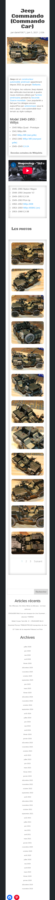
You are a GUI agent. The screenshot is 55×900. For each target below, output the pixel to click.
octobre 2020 (27, 851)
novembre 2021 (27, 805)
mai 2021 (27, 830)
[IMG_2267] (27, 475)
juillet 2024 (27, 717)
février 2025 (27, 692)
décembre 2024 (27, 697)
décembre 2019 (27, 884)
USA (42, 32)
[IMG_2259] (27, 291)
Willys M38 (28, 204)
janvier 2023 (27, 776)
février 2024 (27, 734)
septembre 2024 (27, 709)
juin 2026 (27, 651)
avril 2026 (27, 659)
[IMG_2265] (27, 449)
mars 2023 (27, 767)
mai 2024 (27, 726)
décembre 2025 (27, 667)
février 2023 (27, 772)
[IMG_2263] (27, 396)
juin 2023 (27, 763)
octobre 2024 (27, 705)
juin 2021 (27, 826)
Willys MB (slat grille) (27, 135)
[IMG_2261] (27, 343)
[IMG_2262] (27, 370)
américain (25, 82)
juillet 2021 (27, 822)
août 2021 (27, 818)
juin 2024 (27, 722)
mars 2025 (27, 688)
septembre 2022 (27, 793)
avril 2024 (27, 730)
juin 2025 (27, 684)
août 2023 (27, 755)
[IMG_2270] (27, 554)
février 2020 (27, 876)
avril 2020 (27, 868)
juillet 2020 (27, 859)
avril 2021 (27, 834)
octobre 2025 (27, 676)
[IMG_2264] (27, 422)
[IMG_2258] (27, 265)
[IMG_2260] (27, 317)
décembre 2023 (27, 742)
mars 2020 (27, 872)
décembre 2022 (27, 780)
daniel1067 (19, 32)
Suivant (38, 561)
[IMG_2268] (27, 501)
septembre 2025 (27, 680)
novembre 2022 (27, 784)
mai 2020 (27, 864)
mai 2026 (27, 655)
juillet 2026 (27, 647)
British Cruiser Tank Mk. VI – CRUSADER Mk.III (27, 621)
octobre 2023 (27, 751)
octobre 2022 (27, 788)
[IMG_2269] (27, 528)
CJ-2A (26, 146)
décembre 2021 (27, 801)
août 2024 (27, 713)
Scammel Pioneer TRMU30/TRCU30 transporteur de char (27, 625)
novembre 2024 (27, 701)
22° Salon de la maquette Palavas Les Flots (28, 629)
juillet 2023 (27, 759)
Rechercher (41, 592)
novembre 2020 (27, 847)
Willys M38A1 (29, 208)
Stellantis (36, 84)
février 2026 (27, 663)
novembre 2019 (27, 888)
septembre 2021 (27, 813)
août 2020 (27, 855)
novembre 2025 (27, 672)
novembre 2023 (27, 747)
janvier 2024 (27, 738)
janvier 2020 (27, 880)
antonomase (30, 106)
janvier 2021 (27, 843)
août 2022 (27, 797)
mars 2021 (27, 838)
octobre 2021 (27, 809)
